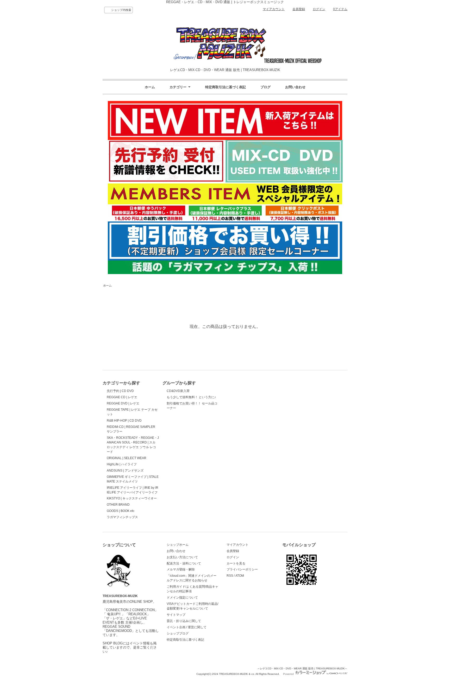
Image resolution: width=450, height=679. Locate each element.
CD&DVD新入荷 (178, 391)
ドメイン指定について (182, 597)
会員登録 (298, 9)
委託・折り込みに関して (184, 621)
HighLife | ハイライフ (122, 464)
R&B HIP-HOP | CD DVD (124, 420)
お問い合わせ (295, 87)
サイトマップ (176, 615)
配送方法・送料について (184, 563)
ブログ (265, 87)
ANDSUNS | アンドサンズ (125, 470)
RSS (230, 576)
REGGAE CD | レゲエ (122, 397)
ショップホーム (178, 545)
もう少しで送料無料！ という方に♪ (191, 397)
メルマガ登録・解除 (181, 569)
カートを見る (236, 563)
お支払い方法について (182, 557)
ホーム (150, 87)
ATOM (239, 576)
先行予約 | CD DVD (120, 391)
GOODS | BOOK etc (120, 511)
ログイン (319, 9)
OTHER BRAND (118, 504)
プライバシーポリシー (242, 569)
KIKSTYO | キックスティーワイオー (132, 498)
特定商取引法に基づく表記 (225, 87)
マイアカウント (274, 9)
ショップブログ (178, 633)
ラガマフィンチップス (122, 517)
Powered (289, 673)
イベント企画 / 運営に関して (187, 627)
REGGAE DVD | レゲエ (123, 403)
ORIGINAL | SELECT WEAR (126, 458)
